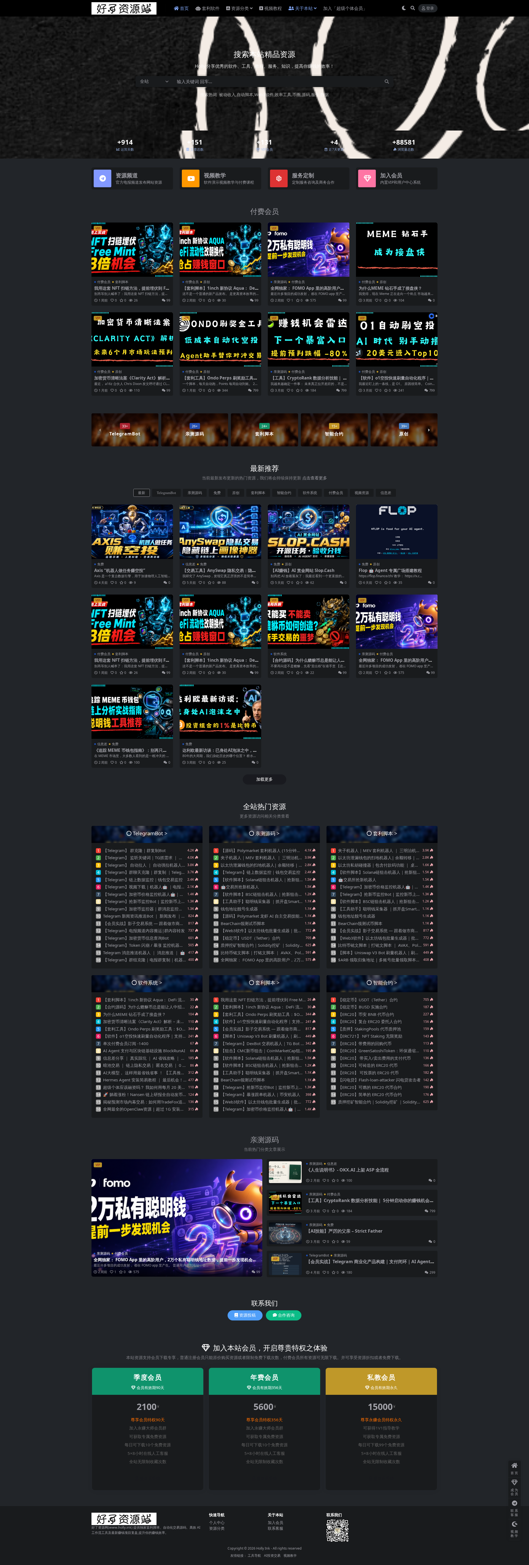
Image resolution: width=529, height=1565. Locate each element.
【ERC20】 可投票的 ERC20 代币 (368, 1072)
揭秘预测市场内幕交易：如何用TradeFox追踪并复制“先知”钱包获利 (164, 1102)
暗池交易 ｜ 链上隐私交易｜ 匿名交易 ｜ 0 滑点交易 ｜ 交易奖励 (162, 1065)
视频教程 (273, 8)
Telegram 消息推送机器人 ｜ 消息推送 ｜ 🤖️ (144, 952)
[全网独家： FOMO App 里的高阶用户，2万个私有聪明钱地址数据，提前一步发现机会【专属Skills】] (308, 250)
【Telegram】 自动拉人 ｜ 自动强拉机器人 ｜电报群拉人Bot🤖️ (161, 865)
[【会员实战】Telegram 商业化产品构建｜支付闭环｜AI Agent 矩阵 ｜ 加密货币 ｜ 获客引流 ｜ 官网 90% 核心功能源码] (285, 1264)
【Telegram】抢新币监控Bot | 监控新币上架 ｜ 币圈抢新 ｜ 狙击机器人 (169, 901)
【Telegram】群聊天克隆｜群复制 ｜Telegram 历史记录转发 (159, 872)
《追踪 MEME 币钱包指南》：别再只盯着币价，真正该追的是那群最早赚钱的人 (131, 752)
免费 (217, 493)
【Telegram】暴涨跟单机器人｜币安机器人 (260, 1094)
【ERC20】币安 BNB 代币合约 (366, 1014)
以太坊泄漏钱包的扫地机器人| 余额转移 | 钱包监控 (268, 865)
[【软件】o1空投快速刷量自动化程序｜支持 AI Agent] (397, 339)
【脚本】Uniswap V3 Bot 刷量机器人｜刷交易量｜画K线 (390, 952)
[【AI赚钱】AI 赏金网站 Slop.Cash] (308, 532)
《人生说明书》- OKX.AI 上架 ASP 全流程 (347, 1170)
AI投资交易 (272, 1555)
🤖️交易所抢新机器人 (240, 886)
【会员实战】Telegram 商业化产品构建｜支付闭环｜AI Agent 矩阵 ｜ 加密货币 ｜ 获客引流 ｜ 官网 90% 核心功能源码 (368, 1264)
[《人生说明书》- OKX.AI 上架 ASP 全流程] (285, 1172)
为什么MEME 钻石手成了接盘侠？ (390, 288)
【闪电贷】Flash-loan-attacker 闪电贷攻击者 (379, 1080)
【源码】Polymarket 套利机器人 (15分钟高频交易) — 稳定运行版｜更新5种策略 (294, 850)
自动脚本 (245, 94)
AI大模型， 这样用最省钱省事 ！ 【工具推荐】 (146, 1072)
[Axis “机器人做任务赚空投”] (132, 532)
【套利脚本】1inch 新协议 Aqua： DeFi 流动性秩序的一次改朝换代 (220, 290)
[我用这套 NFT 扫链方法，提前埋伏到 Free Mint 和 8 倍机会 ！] (132, 250)
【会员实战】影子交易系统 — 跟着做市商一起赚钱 (149, 923)
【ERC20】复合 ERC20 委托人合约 (370, 1021)
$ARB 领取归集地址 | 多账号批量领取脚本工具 (381, 959)
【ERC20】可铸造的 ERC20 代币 (368, 1065)
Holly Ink (263, 1548)
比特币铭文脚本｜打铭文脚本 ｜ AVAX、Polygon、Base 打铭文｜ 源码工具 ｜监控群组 (301, 952)
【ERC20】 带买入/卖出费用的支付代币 (374, 1058)
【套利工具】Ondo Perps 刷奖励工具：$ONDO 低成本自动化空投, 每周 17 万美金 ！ (182, 1029)
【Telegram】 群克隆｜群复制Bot (134, 850)
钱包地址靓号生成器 (239, 909)
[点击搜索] (386, 81)
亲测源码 (280, 282)
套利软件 (211, 8)
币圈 (296, 94)
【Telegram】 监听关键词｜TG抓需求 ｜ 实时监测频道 (153, 857)
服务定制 (303, 175)
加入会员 (391, 175)
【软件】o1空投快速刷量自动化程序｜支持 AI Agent (396, 380)
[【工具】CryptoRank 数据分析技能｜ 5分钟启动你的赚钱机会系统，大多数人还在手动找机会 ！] (308, 339)
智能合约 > (385, 982)
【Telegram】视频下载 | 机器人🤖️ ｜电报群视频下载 (152, 886)
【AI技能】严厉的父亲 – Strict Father (344, 1231)
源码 (306, 94)
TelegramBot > (150, 833)
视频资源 (362, 493)
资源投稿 (247, 1315)
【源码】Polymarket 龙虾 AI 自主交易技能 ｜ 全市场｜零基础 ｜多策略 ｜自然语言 (297, 916)
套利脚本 (121, 282)
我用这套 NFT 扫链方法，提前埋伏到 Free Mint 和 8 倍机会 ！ (132, 290)
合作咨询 (286, 1315)
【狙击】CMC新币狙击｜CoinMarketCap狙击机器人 (269, 1050)
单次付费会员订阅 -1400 (126, 1043)
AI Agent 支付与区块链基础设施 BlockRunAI (144, 1050)
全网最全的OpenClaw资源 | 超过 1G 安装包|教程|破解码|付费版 (163, 1109)
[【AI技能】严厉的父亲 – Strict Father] (285, 1233)
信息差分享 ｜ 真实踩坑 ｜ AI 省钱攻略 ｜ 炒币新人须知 (154, 1058)
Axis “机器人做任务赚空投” (119, 570)
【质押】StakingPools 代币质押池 (369, 1029)
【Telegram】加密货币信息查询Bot (136, 938)
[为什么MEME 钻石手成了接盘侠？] (397, 250)
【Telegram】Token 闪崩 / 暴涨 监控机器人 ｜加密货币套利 (158, 945)
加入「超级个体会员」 (345, 8)
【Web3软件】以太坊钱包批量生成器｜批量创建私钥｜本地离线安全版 (286, 930)
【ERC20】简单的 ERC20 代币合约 (370, 1094)
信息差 (385, 493)
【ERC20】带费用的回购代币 (365, 1043)
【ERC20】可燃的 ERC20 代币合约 (370, 1087)
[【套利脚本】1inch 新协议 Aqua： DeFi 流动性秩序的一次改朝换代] (220, 250)
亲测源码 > (267, 833)
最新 (141, 493)
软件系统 (310, 493)
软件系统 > (150, 982)
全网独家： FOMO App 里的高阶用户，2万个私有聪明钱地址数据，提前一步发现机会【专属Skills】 (173, 1262)
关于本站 (304, 8)
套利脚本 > (385, 833)
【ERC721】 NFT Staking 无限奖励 (370, 1036)
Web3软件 (264, 94)
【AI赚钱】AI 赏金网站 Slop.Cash (302, 570)
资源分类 (240, 8)
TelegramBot (166, 493)
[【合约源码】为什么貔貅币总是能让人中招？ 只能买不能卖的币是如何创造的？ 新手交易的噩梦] (308, 622)
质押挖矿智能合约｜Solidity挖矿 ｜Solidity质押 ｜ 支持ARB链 (277, 945)
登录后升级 (150, 1478)
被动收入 (227, 94)
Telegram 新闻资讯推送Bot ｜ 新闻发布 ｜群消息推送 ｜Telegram (164, 916)
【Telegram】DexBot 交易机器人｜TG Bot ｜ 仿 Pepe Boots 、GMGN (286, 1043)
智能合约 (284, 493)
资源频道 (127, 175)
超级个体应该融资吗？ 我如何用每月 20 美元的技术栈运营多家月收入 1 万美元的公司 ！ (184, 1087)
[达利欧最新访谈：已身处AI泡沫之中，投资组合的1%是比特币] (220, 712)
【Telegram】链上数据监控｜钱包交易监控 (143, 879)
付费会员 (264, 211)
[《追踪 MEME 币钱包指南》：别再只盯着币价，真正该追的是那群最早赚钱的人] (132, 712)
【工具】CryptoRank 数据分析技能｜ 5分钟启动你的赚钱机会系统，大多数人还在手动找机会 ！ (370, 1203)
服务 (315, 94)
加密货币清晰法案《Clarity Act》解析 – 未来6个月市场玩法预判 (131, 380)
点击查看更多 (314, 478)
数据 (324, 94)
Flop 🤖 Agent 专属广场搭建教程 (390, 570)
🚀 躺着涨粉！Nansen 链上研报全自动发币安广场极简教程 (157, 1094)
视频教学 (215, 175)
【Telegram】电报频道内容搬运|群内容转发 (144, 930)
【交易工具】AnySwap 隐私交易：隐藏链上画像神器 (219, 573)
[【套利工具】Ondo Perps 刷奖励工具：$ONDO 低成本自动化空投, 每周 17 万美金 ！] (220, 339)
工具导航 (254, 1555)
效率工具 (283, 94)
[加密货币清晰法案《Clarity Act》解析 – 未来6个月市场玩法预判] (132, 339)
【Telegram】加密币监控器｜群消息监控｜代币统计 (151, 909)
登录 (430, 8)
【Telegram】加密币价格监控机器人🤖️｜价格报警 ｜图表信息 (160, 894)
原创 (206, 282)
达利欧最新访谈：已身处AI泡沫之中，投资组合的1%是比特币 (219, 752)
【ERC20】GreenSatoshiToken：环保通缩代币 (381, 1050)
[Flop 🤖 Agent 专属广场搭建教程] (397, 532)
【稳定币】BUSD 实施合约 (362, 1007)
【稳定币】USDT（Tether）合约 (250, 938)
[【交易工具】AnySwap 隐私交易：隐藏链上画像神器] (220, 532)
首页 (184, 8)
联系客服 (275, 1528)
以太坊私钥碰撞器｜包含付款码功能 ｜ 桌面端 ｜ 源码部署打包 (396, 865)
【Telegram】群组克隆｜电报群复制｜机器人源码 (149, 959)
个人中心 (217, 1522)
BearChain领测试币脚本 (243, 923)
